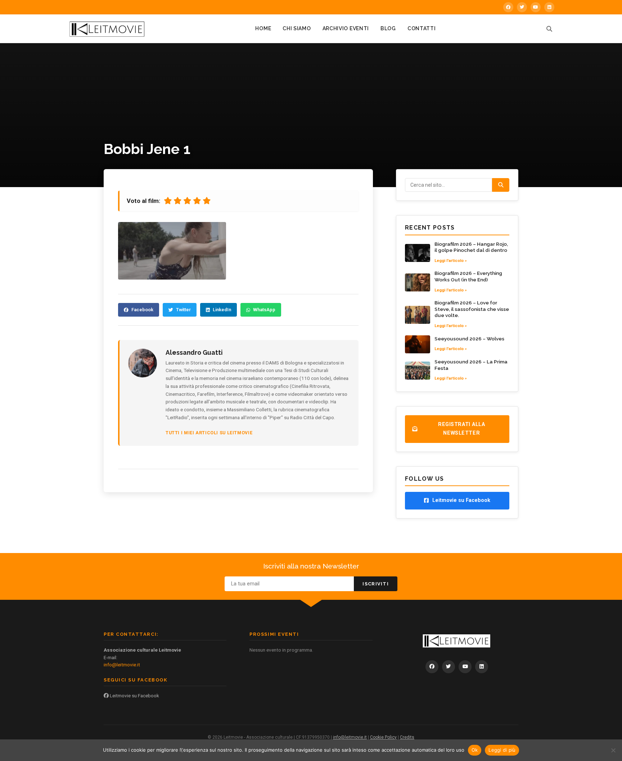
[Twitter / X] (522, 7)
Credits (407, 737)
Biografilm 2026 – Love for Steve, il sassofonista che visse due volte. (471, 309)
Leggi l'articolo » (450, 260)
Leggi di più (501, 750)
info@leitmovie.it (122, 664)
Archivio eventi (346, 28)
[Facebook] (508, 7)
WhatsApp (264, 309)
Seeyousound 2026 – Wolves (469, 338)
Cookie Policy (383, 737)
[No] (613, 750)
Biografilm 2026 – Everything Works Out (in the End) (468, 276)
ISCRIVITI (375, 583)
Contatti (421, 28)
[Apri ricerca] (549, 29)
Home (263, 28)
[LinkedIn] (549, 7)
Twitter (183, 309)
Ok (475, 750)
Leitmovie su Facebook (134, 695)
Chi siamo (297, 28)
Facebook (142, 309)
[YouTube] (536, 7)
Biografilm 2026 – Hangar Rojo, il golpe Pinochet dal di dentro (471, 247)
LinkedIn (222, 309)
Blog (388, 28)
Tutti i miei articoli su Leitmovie (209, 432)
